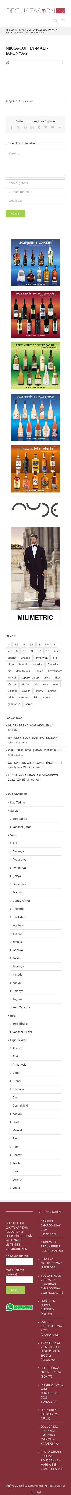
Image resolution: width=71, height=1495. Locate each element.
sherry (39, 690)
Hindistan (18, 917)
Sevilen (26, 690)
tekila (11, 697)
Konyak (17, 1114)
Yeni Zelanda (21, 1007)
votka (46, 697)
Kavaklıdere (55, 670)
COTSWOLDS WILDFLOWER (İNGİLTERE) (35, 763)
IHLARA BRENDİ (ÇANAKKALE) (28, 725)
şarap (28, 703)
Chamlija (53, 664)
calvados (37, 664)
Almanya (18, 851)
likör (57, 677)
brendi (23, 664)
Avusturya (19, 868)
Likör (15, 1122)
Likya (47, 677)
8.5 (24, 651)
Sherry (17, 1155)
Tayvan (17, 999)
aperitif (12, 657)
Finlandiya (19, 884)
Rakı (15, 1138)
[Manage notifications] (9, 1486)
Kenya (16, 983)
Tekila (16, 1163)
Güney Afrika (21, 900)
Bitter (16, 1072)
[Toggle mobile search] (56, 21)
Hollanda (18, 909)
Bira (13, 1015)
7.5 (9, 651)
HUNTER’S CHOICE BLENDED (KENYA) (48, 1307)
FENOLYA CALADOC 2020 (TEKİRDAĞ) (51, 1263)
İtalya (16, 958)
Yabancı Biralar (22, 1032)
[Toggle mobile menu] (63, 21)
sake (56, 684)
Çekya (16, 876)
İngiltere (18, 925)
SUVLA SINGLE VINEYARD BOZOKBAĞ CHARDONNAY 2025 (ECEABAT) (52, 1284)
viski (35, 697)
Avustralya (19, 859)
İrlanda (17, 933)
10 (47, 651)
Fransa (17, 892)
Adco (57, 651)
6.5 (47, 644)
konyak (12, 677)
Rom (15, 1146)
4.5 (16, 644)
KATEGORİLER (17, 794)
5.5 (32, 644)
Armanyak (19, 1064)
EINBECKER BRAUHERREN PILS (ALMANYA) (52, 1246)
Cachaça (18, 1089)
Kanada (17, 974)
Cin (14, 1097)
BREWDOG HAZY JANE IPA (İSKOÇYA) (33, 738)
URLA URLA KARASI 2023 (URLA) (50, 1414)
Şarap (14, 810)
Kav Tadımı (17, 802)
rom (45, 684)
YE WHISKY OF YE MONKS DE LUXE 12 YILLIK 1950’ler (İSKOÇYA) (51, 1351)
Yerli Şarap (19, 818)
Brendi (16, 1081)
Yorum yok (28, 101)
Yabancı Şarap (21, 827)
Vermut (17, 1179)
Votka (16, 1187)
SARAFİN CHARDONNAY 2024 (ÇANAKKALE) (51, 1227)
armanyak (41, 657)
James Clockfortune (27, 767)
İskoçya (17, 941)
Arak (15, 1056)
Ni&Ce (25, 684)
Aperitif (17, 1048)
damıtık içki (23, 670)
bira (54, 657)
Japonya (18, 966)
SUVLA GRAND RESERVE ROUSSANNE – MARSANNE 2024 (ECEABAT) (52, 1460)
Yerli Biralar (20, 1023)
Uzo (15, 1171)
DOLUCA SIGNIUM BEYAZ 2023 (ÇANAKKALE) (51, 1328)
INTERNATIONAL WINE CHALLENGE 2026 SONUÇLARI (52, 1393)
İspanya (17, 950)
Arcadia (25, 657)
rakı (36, 684)
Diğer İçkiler (18, 1040)
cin (9, 670)
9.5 (39, 651)
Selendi (12, 690)
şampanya (14, 703)
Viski (13, 835)
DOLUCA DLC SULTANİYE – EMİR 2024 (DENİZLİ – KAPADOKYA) (50, 1435)
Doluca (39, 670)
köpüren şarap (30, 677)
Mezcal (12, 684)
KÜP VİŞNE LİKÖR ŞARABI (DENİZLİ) (32, 750)
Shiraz (52, 690)
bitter (11, 664)
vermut (23, 697)
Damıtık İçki (20, 1105)
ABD (15, 843)
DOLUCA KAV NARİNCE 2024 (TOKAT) (51, 1372)
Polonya (17, 991)
